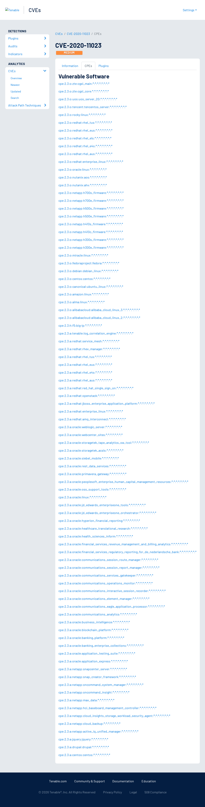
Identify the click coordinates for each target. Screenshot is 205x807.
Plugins (103, 66)
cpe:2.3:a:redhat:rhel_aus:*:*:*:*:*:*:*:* (85, 380)
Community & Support (89, 781)
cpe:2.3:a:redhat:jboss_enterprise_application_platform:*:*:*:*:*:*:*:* (106, 403)
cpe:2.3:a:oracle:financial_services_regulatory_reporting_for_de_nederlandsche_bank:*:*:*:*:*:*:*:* (127, 552)
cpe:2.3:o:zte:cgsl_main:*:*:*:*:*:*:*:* (83, 83)
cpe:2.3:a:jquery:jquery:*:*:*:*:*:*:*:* (83, 739)
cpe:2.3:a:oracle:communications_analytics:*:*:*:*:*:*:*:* (97, 614)
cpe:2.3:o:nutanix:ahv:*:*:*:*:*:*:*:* (82, 185)
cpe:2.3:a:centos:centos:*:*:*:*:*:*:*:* (84, 755)
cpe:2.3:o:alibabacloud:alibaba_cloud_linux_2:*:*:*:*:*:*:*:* (99, 317)
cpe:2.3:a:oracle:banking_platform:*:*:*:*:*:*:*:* (91, 638)
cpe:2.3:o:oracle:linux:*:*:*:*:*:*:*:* (82, 169)
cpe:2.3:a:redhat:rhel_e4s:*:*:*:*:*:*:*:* (85, 372)
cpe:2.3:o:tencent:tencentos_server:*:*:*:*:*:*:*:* (92, 107)
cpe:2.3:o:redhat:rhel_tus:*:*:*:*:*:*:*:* (85, 122)
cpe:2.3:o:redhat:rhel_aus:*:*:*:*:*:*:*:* (85, 154)
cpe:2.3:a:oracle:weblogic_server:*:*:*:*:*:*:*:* (90, 427)
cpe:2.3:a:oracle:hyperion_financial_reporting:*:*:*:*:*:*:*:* (99, 520)
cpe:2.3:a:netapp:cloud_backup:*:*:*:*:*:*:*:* (89, 723)
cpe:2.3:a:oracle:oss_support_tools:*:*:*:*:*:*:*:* (92, 489)
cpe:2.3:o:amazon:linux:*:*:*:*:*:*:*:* (83, 294)
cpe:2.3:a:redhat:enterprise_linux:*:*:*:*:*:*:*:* (90, 411)
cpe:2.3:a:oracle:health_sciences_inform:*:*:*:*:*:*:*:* (95, 536)
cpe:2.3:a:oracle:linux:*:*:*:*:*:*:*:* (82, 497)
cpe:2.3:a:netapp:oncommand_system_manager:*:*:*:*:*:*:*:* (100, 684)
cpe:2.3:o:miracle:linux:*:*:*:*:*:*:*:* (83, 255)
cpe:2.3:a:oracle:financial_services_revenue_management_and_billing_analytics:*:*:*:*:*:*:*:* (123, 544)
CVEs (35, 10)
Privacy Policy (112, 792)
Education (149, 781)
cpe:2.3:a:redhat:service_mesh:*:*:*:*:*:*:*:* (88, 341)
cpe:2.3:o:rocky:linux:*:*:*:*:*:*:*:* (82, 115)
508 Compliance (156, 792)
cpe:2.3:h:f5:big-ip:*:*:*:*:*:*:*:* (80, 325)
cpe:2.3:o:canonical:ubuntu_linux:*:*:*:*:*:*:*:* (90, 286)
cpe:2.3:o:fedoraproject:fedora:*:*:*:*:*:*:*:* (88, 263)
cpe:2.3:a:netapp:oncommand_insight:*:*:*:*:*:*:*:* (93, 692)
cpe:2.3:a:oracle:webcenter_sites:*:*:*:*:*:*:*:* (90, 435)
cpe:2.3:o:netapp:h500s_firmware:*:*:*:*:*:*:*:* (91, 208)
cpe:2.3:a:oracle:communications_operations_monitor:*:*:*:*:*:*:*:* (105, 583)
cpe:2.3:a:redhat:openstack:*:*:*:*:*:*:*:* (86, 395)
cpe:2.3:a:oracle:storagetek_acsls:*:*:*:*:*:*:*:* (90, 450)
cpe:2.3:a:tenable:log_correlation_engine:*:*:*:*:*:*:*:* (95, 333)
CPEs (88, 66)
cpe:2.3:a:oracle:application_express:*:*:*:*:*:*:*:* (93, 661)
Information (70, 66)
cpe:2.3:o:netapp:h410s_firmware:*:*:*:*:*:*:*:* (90, 224)
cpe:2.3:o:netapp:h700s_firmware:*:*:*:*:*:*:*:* (91, 193)
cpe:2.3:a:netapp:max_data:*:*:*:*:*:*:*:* (86, 700)
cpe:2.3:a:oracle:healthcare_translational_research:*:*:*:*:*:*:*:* (103, 528)
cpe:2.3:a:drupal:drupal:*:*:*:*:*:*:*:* (83, 747)
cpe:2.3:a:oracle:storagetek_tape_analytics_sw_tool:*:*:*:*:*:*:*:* (103, 442)
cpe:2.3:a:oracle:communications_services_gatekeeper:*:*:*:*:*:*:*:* (105, 575)
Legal (133, 792)
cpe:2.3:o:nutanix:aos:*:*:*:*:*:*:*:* (82, 177)
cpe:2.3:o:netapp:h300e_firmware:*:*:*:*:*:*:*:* (91, 247)
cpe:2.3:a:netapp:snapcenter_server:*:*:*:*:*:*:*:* (92, 669)
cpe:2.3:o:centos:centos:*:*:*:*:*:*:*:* (84, 279)
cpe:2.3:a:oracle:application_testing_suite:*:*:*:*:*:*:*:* (96, 653)
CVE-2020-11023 (78, 33)
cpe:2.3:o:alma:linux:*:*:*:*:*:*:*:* (81, 302)
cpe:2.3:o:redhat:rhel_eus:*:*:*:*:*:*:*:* (85, 130)
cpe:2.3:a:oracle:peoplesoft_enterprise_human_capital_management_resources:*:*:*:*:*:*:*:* (123, 482)
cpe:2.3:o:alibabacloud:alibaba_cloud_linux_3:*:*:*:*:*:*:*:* (99, 310)
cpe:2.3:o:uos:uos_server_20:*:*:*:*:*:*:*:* (87, 99)
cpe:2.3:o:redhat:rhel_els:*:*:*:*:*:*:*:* (84, 138)
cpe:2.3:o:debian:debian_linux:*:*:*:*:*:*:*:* (88, 271)
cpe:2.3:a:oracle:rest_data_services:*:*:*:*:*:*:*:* (92, 466)
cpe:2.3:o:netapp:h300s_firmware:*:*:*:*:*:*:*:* (91, 239)
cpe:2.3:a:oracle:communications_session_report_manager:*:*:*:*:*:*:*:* (108, 567)
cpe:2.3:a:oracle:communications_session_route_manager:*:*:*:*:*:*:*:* (108, 560)
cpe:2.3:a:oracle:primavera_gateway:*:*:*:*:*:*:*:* (92, 474)
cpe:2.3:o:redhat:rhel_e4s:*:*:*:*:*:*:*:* (85, 146)
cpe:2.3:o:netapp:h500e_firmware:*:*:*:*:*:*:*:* (91, 216)
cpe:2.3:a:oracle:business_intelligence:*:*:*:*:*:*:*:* (94, 622)
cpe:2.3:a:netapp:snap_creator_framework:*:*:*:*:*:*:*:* (97, 677)
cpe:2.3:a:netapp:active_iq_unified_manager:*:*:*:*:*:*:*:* (98, 731)
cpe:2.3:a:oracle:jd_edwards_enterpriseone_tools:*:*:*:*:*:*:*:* (102, 505)
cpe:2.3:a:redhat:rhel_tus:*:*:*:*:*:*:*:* (85, 357)
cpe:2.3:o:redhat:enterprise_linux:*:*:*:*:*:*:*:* (90, 161)
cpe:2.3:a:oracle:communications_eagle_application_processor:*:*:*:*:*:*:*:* (111, 606)
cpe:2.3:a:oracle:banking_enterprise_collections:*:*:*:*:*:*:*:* (101, 645)
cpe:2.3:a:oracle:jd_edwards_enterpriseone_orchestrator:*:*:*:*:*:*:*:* (107, 513)
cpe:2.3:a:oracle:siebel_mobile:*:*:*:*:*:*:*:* (88, 458)
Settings (188, 10)
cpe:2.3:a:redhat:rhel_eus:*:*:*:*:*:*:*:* (85, 364)
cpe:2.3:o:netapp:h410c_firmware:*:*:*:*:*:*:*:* (90, 232)
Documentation (123, 781)
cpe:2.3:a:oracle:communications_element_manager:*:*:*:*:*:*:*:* (103, 598)
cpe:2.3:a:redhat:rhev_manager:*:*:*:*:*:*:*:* (89, 349)
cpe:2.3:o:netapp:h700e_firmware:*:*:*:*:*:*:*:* (91, 200)
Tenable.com (58, 781)
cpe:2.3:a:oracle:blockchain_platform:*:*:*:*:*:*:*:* (93, 630)
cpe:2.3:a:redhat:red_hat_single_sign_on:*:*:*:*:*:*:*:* (95, 388)
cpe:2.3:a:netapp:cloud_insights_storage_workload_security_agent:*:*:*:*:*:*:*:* (114, 716)
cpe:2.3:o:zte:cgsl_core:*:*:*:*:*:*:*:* (83, 91)
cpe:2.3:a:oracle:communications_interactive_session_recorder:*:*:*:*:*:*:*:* (112, 591)
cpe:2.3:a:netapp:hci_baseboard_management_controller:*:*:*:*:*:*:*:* (107, 708)
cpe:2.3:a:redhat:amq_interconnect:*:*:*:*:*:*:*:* (92, 419)
